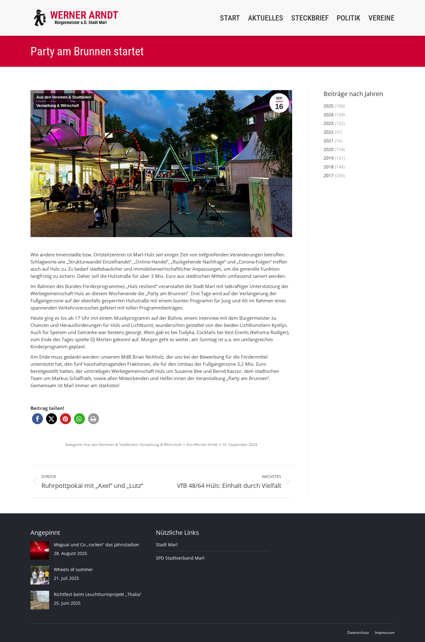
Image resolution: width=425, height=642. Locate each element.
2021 (329, 141)
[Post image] (39, 550)
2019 (329, 158)
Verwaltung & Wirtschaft (57, 105)
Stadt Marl (167, 545)
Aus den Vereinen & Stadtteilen (63, 97)
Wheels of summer (73, 569)
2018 (329, 167)
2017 (329, 175)
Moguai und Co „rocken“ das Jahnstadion (96, 545)
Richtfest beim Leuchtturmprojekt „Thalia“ (98, 594)
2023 (329, 123)
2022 (329, 132)
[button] (37, 418)
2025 (329, 106)
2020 (329, 149)
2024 (329, 114)
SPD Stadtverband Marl (180, 558)
